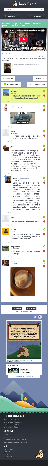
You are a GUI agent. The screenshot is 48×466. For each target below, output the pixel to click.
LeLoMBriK (39, 455)
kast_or (13, 146)
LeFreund (13, 91)
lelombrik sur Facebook (13, 422)
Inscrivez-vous (17, 308)
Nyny (12, 217)
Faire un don (8, 449)
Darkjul (13, 230)
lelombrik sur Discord (12, 419)
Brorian (13, 261)
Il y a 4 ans (9, 212)
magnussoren (15, 247)
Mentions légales (10, 456)
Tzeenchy (29, 360)
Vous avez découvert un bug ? (15, 442)
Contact (7, 451)
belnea (12, 131)
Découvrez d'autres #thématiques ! (24, 376)
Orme (12, 106)
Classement (8, 437)
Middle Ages (17, 361)
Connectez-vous (31, 308)
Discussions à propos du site (15, 439)
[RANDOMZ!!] (40, 317)
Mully (22, 64)
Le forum (7, 434)
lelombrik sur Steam (11, 427)
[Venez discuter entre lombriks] (35, 317)
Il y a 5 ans (6, 101)
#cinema (24, 369)
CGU (6, 454)
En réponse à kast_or (23, 178)
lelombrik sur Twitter (11, 424)
